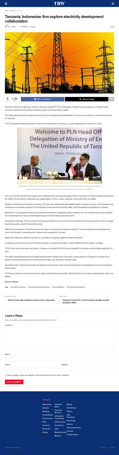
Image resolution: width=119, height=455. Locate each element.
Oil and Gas (71, 408)
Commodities (47, 415)
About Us (103, 447)
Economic (46, 429)
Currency (46, 425)
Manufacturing (60, 432)
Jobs (57, 429)
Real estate (71, 420)
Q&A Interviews (71, 416)
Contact (111, 447)
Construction (47, 418)
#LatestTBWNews (58, 287)
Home (7, 10)
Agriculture (46, 404)
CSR (44, 422)
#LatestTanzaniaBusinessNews (39, 287)
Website (64, 364)
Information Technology (59, 417)
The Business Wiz (15, 447)
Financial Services (58, 411)
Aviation (45, 408)
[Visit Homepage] (59, 3)
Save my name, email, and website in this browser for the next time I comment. (38, 375)
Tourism (70, 431)
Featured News (58, 405)
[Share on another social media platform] (111, 99)
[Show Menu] (6, 3)
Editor (14, 26)
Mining (69, 404)
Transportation (72, 434)
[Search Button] (113, 3)
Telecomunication (74, 427)
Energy (19, 10)
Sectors (13, 10)
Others (69, 411)
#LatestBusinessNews (18, 287)
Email (8, 364)
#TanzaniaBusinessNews (75, 287)
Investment (59, 425)
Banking (45, 411)
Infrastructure (60, 422)
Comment (9, 325)
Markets (58, 435)
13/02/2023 (24, 26)
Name (8, 354)
